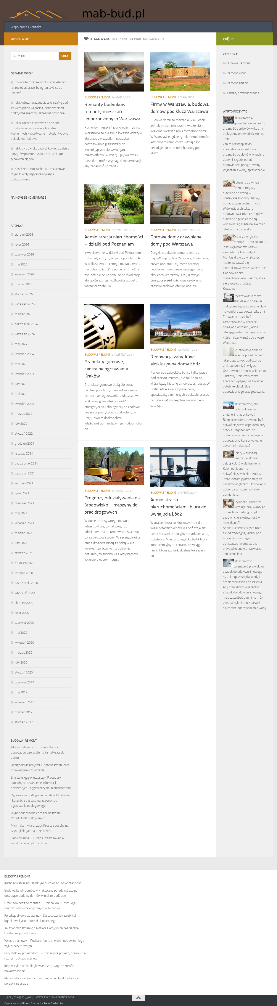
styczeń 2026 (24, 294)
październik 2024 (26, 324)
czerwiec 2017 (24, 682)
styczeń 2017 (24, 722)
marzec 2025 (23, 314)
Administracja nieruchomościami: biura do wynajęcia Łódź (178, 507)
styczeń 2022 (24, 434)
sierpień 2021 (24, 483)
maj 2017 (21, 692)
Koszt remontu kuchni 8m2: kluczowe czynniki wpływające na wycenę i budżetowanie (38, 174)
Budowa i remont (97, 97)
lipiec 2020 (22, 613)
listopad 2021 (24, 453)
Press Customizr (53, 1003)
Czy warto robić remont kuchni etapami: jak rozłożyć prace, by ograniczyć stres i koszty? (39, 87)
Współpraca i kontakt (26, 27)
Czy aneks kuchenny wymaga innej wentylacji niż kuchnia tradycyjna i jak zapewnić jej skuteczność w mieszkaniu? (244, 512)
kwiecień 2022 (24, 404)
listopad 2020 (24, 573)
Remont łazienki (237, 83)
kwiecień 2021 (24, 523)
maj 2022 (21, 394)
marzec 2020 (23, 652)
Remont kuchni (237, 73)
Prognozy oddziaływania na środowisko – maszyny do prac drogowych (112, 505)
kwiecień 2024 (24, 354)
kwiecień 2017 (24, 702)
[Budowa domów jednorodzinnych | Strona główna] (78, 10)
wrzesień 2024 (25, 334)
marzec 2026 (23, 284)
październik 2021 (26, 463)
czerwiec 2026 (24, 254)
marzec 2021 (23, 533)
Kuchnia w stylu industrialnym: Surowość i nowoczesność (43, 883)
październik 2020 (26, 583)
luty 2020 (21, 662)
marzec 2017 (23, 712)
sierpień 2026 (24, 234)
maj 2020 (21, 633)
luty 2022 (21, 424)
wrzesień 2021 (25, 473)
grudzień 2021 (24, 443)
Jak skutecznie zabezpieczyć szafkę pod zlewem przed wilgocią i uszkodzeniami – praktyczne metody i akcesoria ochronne (39, 108)
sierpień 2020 (24, 603)
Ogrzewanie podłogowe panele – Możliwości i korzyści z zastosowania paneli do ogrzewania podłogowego (41, 800)
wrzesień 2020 (25, 593)
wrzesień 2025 (25, 304)
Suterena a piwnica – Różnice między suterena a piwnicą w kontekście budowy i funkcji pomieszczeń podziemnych (242, 193)
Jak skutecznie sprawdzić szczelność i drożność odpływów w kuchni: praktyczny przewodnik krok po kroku (244, 128)
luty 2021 (21, 543)
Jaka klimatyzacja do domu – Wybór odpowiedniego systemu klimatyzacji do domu (37, 752)
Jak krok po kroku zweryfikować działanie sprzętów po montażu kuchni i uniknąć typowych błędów (40, 153)
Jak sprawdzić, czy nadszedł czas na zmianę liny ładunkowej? (240, 409)
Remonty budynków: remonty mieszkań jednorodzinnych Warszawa (112, 112)
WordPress (23, 1003)
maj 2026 (21, 264)
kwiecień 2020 (24, 642)
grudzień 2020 (24, 563)
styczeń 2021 (24, 553)
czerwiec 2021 (24, 503)
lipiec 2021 (22, 493)
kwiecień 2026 (24, 274)
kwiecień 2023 (24, 374)
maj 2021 (21, 513)
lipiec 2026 (22, 244)
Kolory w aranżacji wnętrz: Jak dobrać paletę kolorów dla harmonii (241, 458)
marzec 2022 (23, 414)
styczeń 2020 (24, 672)
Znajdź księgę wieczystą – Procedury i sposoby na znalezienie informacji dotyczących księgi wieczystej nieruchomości (41, 783)
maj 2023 (21, 364)
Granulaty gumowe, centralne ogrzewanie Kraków (106, 369)
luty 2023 (21, 384)
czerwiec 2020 (24, 623)
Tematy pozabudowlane (243, 93)
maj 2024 (21, 344)
